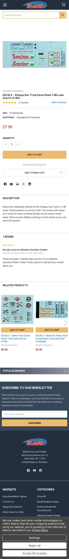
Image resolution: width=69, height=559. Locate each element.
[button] (35, 173)
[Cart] (64, 4)
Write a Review (58, 102)
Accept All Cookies (34, 553)
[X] (23, 184)
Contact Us (8, 501)
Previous (3, 322)
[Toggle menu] (5, 5)
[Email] (11, 184)
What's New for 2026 (13, 512)
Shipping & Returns (12, 506)
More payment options (34, 164)
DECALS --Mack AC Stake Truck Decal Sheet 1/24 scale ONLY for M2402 (52, 338)
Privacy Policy (39, 530)
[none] (35, 54)
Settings (34, 538)
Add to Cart (17, 330)
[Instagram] (40, 470)
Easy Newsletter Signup (15, 496)
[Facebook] (5, 184)
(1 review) (23, 102)
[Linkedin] (29, 184)
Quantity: (9, 138)
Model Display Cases (48, 501)
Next (65, 322)
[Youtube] (34, 470)
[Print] (17, 184)
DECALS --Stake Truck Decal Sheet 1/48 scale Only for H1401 (15, 338)
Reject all (35, 546)
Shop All (41, 496)
